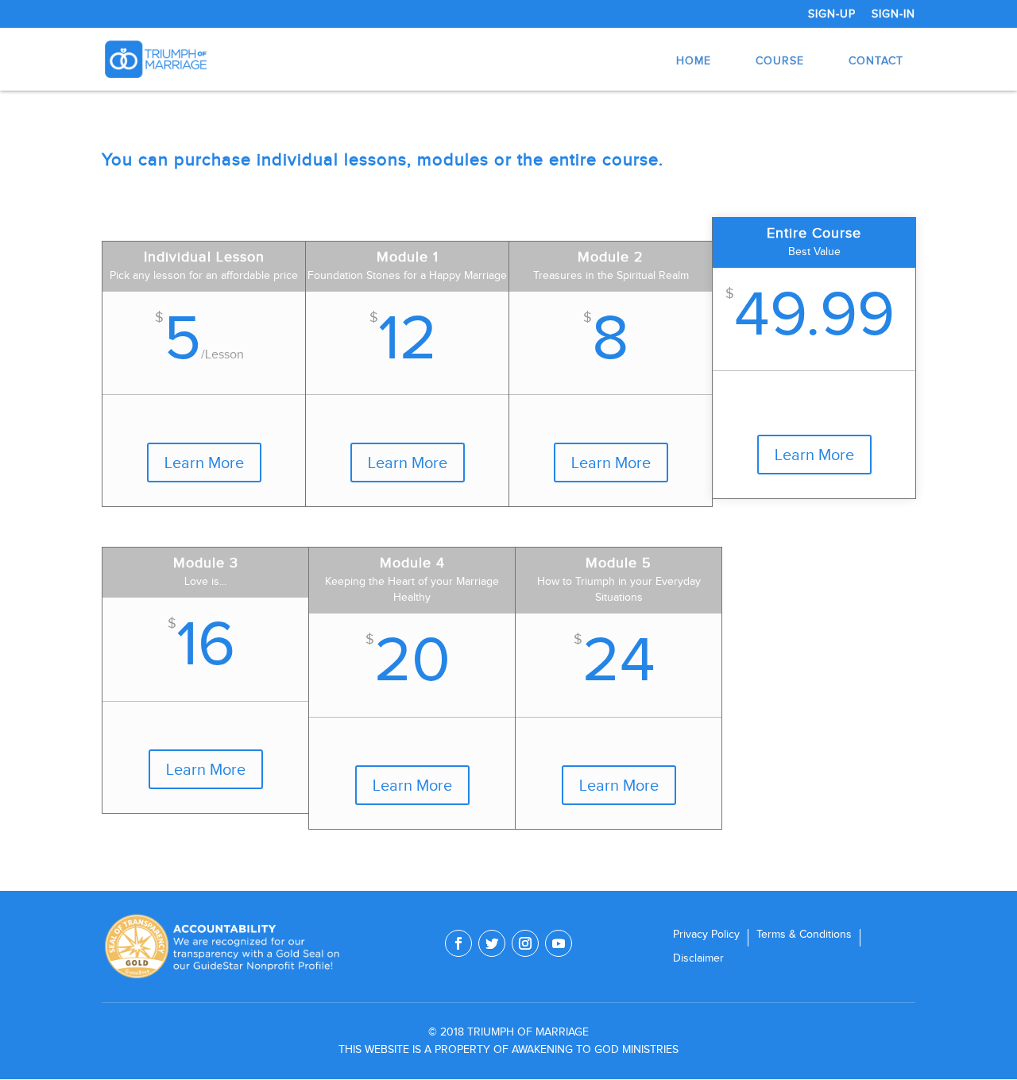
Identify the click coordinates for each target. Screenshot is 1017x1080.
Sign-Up (832, 14)
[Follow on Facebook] (458, 943)
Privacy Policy (706, 934)
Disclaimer (698, 958)
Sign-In (893, 14)
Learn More (204, 462)
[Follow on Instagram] (525, 943)
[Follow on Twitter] (491, 943)
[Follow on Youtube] (558, 943)
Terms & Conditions (804, 934)
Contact (876, 61)
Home (693, 61)
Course (780, 61)
